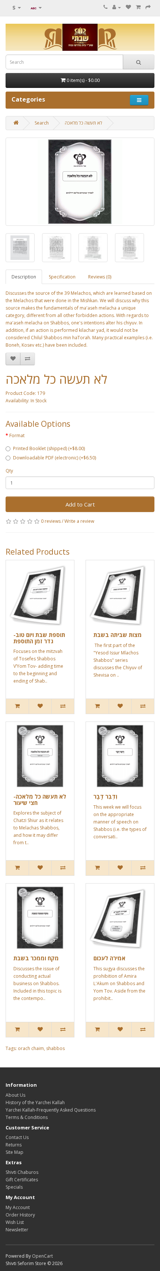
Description (24, 277)
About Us (15, 1095)
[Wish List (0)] (128, 7)
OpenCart (42, 1256)
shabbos (55, 1048)
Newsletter (17, 1230)
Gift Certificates (22, 1179)
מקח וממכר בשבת (36, 958)
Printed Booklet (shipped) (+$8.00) (49, 448)
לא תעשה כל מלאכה (83, 123)
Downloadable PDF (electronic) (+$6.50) (54, 458)
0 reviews (51, 521)
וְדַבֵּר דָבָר (105, 796)
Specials (14, 1187)
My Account (18, 1207)
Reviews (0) (99, 277)
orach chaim (31, 1048)
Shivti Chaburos (22, 1172)
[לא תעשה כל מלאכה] (80, 182)
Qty (9, 471)
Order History (20, 1215)
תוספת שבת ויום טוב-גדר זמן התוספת (39, 638)
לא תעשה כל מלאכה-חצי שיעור (39, 799)
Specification (62, 277)
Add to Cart (80, 504)
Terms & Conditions (27, 1117)
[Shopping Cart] (138, 7)
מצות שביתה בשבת (117, 634)
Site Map (14, 1152)
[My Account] (116, 7)
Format (17, 435)
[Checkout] (148, 7)
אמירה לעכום (109, 958)
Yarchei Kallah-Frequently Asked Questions (51, 1110)
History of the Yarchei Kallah (35, 1102)
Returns (14, 1145)
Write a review (79, 521)
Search (42, 123)
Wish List (15, 1222)
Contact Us (17, 1137)
